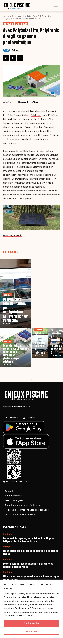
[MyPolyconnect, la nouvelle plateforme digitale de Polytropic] (40, 343)
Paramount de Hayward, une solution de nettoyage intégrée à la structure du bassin (28, 539)
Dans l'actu (16, 16)
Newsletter (33, 417)
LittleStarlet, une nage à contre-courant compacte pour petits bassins (31, 578)
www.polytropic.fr (12, 235)
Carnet (6, 547)
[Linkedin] (6, 58)
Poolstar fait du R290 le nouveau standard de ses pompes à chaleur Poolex (28, 565)
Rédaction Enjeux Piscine (28, 102)
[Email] (20, 58)
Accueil (6, 16)
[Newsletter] (23, 417)
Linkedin (14, 417)
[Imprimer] (13, 58)
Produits (27, 16)
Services (7, 295)
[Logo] (17, 5)
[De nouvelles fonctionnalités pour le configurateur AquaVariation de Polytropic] (15, 293)
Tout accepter (31, 623)
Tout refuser (31, 631)
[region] (31, 609)
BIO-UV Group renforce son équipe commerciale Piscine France (30, 552)
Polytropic (16, 50)
